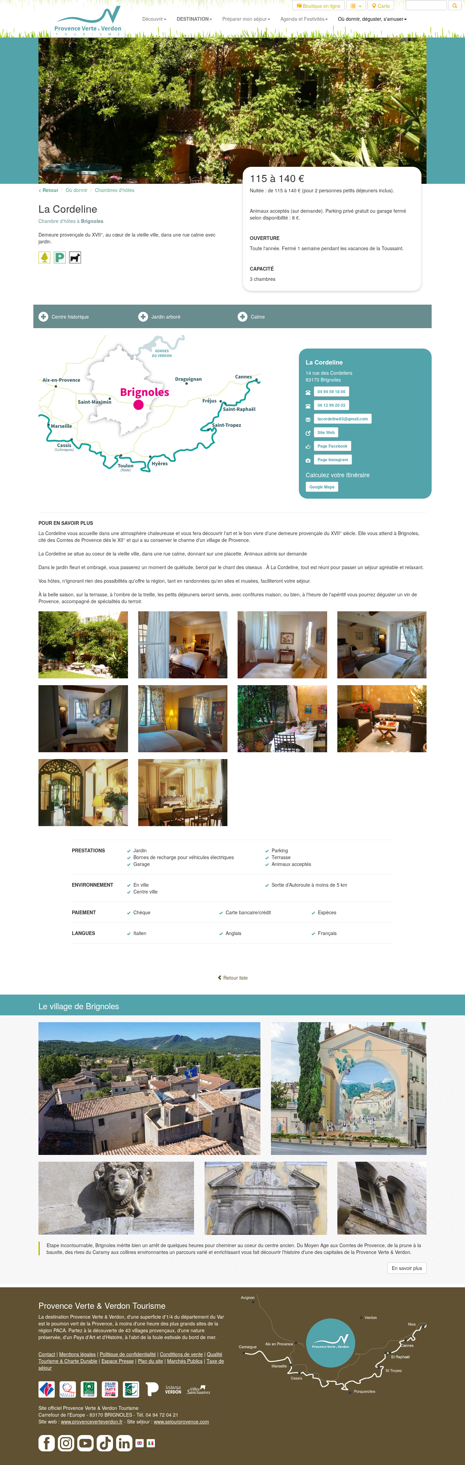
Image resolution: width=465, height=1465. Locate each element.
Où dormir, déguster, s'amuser (370, 18)
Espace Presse (117, 1360)
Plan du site (150, 1360)
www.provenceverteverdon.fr (92, 1421)
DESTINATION (193, 18)
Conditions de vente (181, 1354)
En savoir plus (407, 1268)
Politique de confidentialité (128, 1354)
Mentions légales (77, 1354)
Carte (383, 5)
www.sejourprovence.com (181, 1421)
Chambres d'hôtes (114, 190)
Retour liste (235, 977)
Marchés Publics (185, 1360)
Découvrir (152, 18)
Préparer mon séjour (244, 18)
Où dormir (76, 190)
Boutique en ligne (321, 5)
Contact (46, 1354)
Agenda (302, 18)
